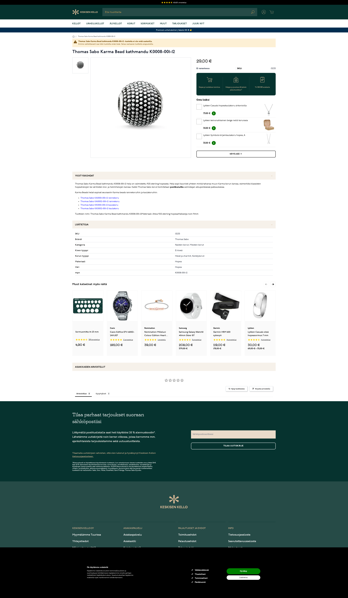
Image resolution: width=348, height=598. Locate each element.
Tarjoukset (179, 24)
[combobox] (179, 12)
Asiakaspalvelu (132, 534)
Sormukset (147, 24)
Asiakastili (129, 541)
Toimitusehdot (187, 534)
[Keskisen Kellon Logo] (85, 12)
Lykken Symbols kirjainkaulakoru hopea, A (224, 135)
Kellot (76, 24)
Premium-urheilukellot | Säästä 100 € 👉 (174, 30)
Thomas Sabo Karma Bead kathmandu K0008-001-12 (96, 36)
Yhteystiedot (80, 541)
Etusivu (73, 36)
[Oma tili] (264, 12)
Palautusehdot (187, 541)
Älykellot (116, 24)
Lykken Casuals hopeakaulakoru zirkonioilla (225, 106)
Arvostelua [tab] (81, 393)
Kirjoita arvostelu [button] (262, 388)
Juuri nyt (198, 24)
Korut (131, 24)
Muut (163, 24)
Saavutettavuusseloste (242, 541)
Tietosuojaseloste (239, 534)
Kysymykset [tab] (101, 393)
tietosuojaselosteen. (83, 456)
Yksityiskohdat (84, 176)
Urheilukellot (95, 24)
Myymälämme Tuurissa (86, 534)
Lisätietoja (81, 225)
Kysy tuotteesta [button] (238, 388)
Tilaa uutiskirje (233, 446)
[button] (273, 284)
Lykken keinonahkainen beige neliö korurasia (225, 120)
